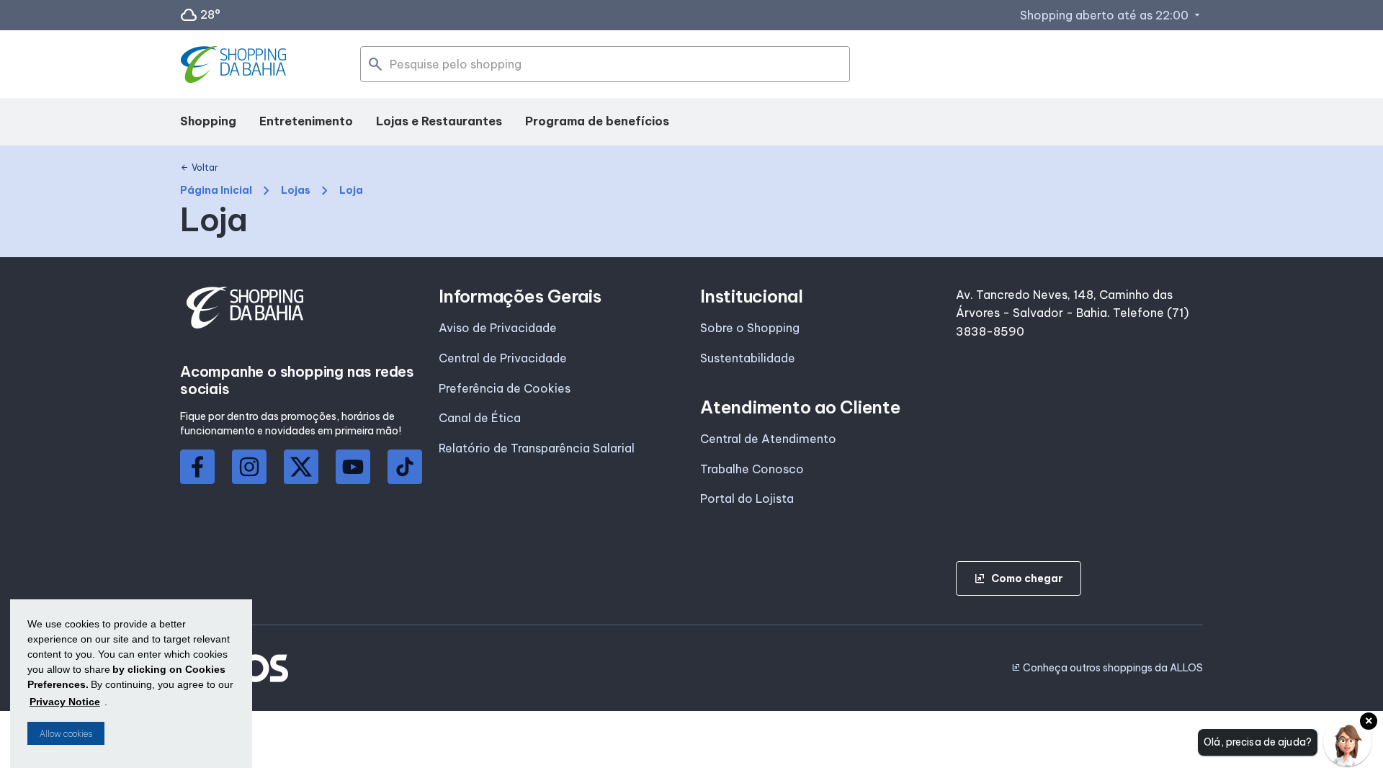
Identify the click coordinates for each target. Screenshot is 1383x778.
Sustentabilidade (747, 358)
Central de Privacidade (503, 358)
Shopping (208, 121)
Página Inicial (216, 190)
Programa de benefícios (597, 121)
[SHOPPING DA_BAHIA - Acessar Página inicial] (235, 64)
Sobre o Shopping (750, 328)
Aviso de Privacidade (498, 328)
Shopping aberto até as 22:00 (1111, 15)
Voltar (199, 168)
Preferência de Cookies (504, 388)
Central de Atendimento (768, 439)
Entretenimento (306, 121)
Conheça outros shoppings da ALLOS (1107, 667)
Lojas (295, 190)
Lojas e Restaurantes (439, 121)
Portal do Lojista (747, 498)
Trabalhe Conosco (752, 469)
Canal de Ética (480, 418)
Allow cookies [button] (66, 733)
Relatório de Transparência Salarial (537, 448)
